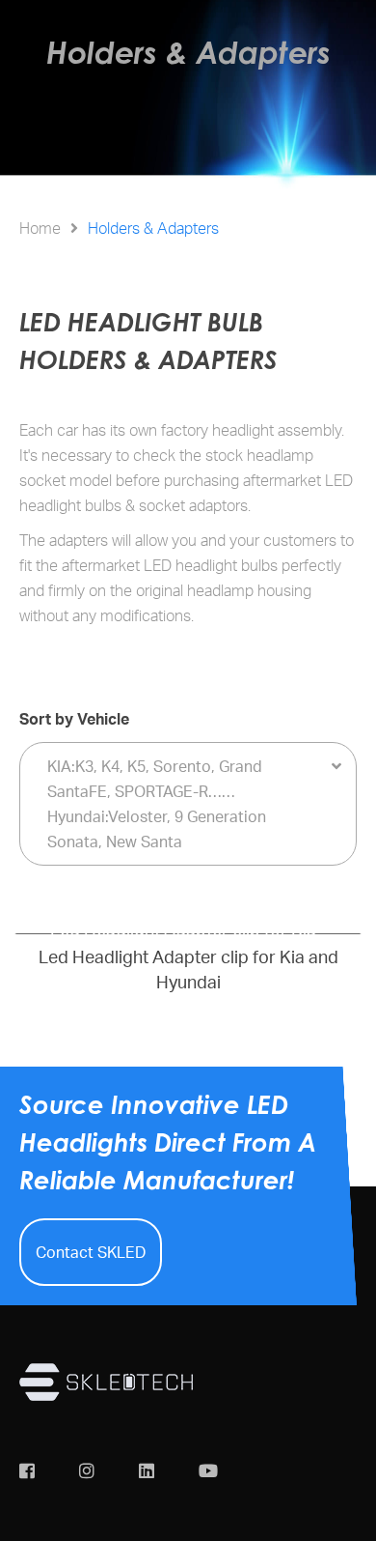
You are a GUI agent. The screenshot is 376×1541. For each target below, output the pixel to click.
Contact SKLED (91, 1252)
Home (40, 228)
